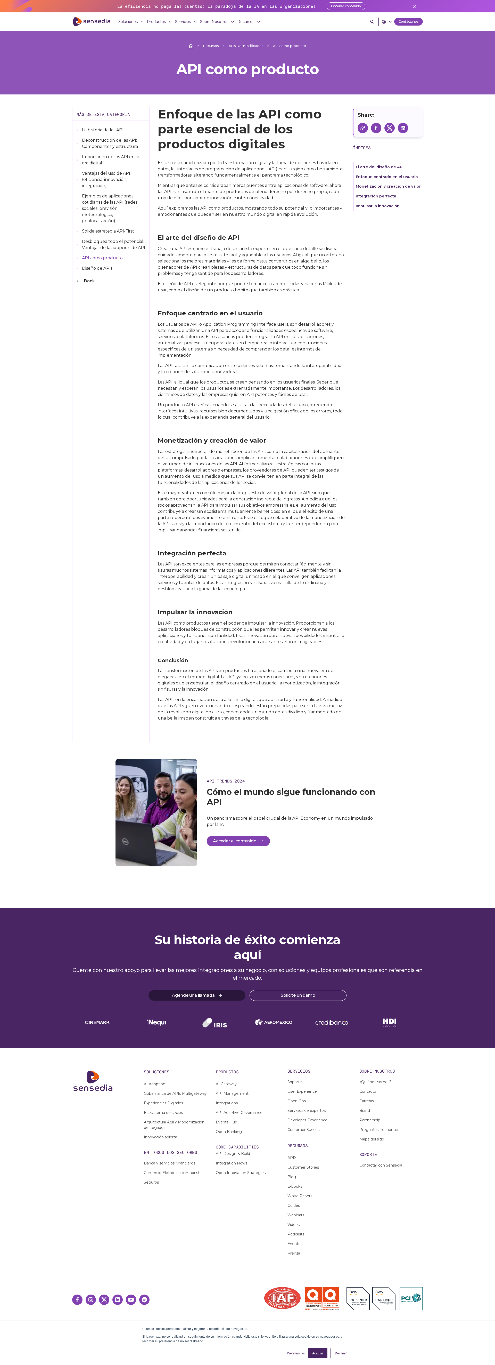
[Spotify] (144, 1300)
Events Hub (226, 1122)
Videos (293, 1224)
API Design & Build (233, 1153)
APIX (291, 1157)
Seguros (151, 1182)
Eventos (294, 1243)
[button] (131, 22)
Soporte (294, 1082)
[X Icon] (104, 1300)
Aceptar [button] (317, 1353)
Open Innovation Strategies (241, 1172)
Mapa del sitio (371, 1139)
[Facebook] (77, 1300)
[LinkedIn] (117, 1300)
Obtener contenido (346, 6)
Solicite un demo (298, 995)
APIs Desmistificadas (246, 46)
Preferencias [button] (296, 1353)
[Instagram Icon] (91, 1300)
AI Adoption (154, 1084)
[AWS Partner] (359, 1298)
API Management (232, 1093)
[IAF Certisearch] (282, 1298)
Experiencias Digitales (163, 1103)
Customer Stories (303, 1167)
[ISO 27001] (313, 1298)
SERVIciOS (298, 1071)
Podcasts (295, 1234)
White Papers (299, 1196)
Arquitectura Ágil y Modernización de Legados (174, 1125)
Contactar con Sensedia (380, 1165)
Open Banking (229, 1131)
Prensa (293, 1253)
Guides (293, 1205)
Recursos (211, 46)
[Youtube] (131, 1300)
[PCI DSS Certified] (411, 1298)
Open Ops (296, 1101)
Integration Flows (231, 1163)
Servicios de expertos (306, 1110)
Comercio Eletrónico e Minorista (173, 1172)
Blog (291, 1177)
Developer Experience (307, 1120)
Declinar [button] (341, 1353)
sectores (187, 1152)
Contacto (367, 1091)
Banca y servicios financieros (169, 1163)
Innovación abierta (160, 1137)
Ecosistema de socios (163, 1112)
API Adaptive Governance (239, 1112)
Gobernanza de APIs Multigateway (175, 1093)
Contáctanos (408, 21)
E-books (294, 1186)
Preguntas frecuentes (379, 1129)
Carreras (366, 1101)
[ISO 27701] (331, 1298)
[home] (91, 22)
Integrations (227, 1103)
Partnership (369, 1120)
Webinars (295, 1215)
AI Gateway (226, 1084)
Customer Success (304, 1129)
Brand (364, 1110)
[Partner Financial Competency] (383, 1298)
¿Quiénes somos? (375, 1082)
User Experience (302, 1091)
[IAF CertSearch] (282, 1298)
